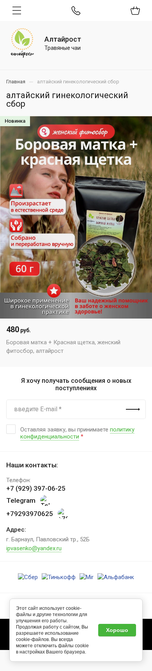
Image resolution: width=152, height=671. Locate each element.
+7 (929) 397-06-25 (35, 488)
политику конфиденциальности (77, 433)
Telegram (20, 500)
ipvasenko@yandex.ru (34, 548)
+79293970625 (29, 514)
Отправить (133, 409)
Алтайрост (62, 39)
